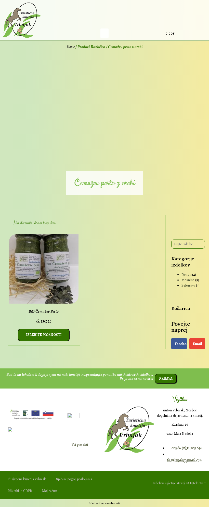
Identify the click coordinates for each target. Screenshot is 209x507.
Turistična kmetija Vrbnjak (27, 479)
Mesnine (187, 280)
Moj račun (49, 490)
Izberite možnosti (43, 334)
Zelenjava (188, 285)
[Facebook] (183, 33)
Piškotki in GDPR (20, 490)
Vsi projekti (80, 444)
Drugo (186, 274)
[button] (104, 33)
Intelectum (198, 483)
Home (71, 46)
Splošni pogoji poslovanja (74, 479)
